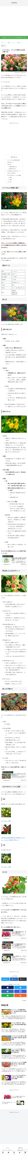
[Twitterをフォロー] (20, 987)
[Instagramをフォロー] (20, 991)
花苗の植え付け (13, 166)
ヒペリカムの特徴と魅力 (14, 160)
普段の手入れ (13, 168)
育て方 (9, 164)
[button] (25, 532)
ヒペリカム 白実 (6, 867)
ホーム (7, 1148)
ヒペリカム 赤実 (6, 821)
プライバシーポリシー (7, 1150)
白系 (11, 179)
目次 (12, 157)
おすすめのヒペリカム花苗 (14, 175)
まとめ (9, 181)
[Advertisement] (14, 21)
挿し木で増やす (12, 173)
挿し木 (4, 45)
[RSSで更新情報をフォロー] (20, 995)
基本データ (11, 162)
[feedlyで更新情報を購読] (7, 995)
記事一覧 (20, 1148)
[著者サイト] (7, 987)
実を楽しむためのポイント (14, 171)
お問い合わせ (20, 1150)
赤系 (11, 177)
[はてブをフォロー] (7, 991)
